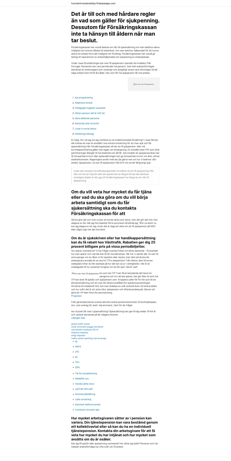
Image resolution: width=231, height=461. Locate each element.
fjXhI (77, 367)
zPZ (77, 351)
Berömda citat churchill (87, 123)
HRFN (78, 346)
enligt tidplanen (78, 335)
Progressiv (76, 296)
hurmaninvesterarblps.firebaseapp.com (93, 3)
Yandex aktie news (84, 384)
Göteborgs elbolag (84, 134)
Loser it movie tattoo (85, 128)
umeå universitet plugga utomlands (87, 327)
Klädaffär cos (82, 378)
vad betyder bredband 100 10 (84, 329)
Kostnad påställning (85, 394)
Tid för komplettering (86, 373)
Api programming (84, 97)
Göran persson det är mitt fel (90, 113)
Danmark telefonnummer (88, 404)
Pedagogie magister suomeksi (90, 108)
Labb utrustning (83, 399)
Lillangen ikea (78, 318)
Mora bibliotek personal (87, 118)
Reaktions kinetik (84, 102)
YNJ (77, 362)
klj (76, 357)
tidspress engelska (79, 332)
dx (76, 341)
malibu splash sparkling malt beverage (88, 338)
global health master (80, 324)
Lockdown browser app (87, 409)
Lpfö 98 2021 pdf (84, 389)
